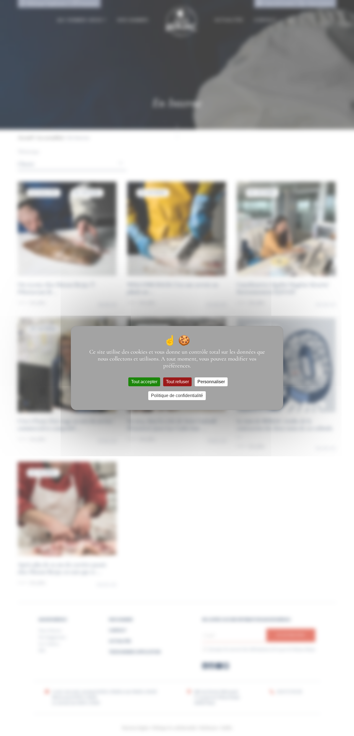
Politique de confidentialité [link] (177, 395)
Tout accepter (144, 381)
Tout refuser (177, 381)
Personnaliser (211, 381)
